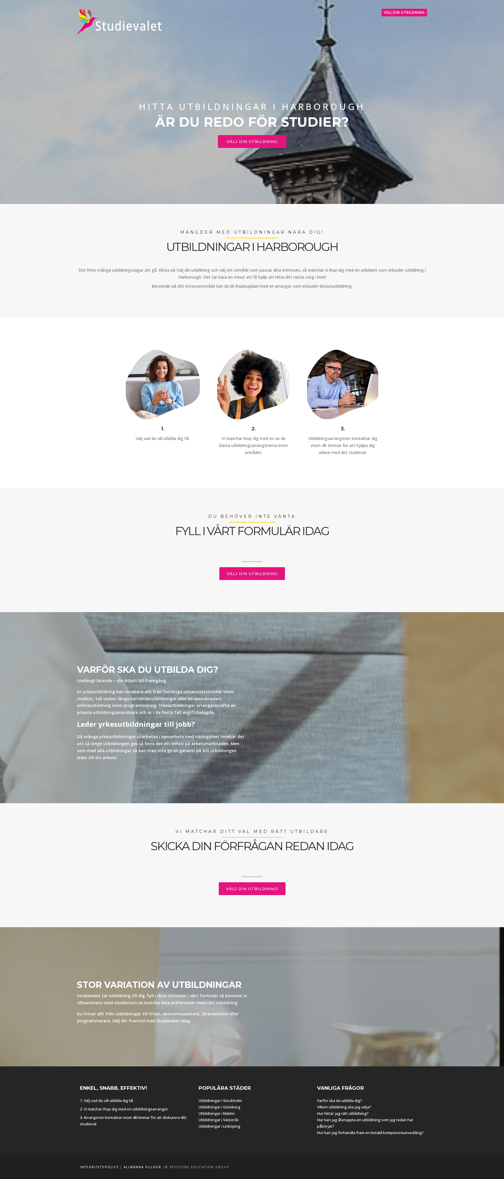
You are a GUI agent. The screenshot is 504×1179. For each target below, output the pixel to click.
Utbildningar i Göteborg (219, 1107)
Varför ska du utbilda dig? (339, 1100)
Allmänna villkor (142, 1167)
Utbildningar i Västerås (219, 1119)
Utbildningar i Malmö (217, 1113)
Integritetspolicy (99, 1167)
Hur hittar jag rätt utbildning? (343, 1113)
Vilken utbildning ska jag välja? (344, 1107)
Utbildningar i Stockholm (220, 1100)
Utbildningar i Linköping (219, 1126)
